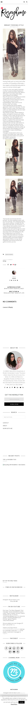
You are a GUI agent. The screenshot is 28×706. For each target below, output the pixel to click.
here (23, 224)
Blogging (5, 461)
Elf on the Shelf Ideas (10, 580)
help (13, 625)
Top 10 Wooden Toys (9, 459)
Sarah (14, 278)
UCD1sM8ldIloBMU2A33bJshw (11, 629)
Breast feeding (9, 254)
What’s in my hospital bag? (14, 288)
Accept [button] (21, 702)
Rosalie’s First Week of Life (14, 293)
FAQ (18, 630)
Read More (14, 704)
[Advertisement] (14, 442)
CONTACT (6, 423)
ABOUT (5, 425)
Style (4, 261)
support (5, 633)
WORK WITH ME (7, 428)
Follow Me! (14, 601)
